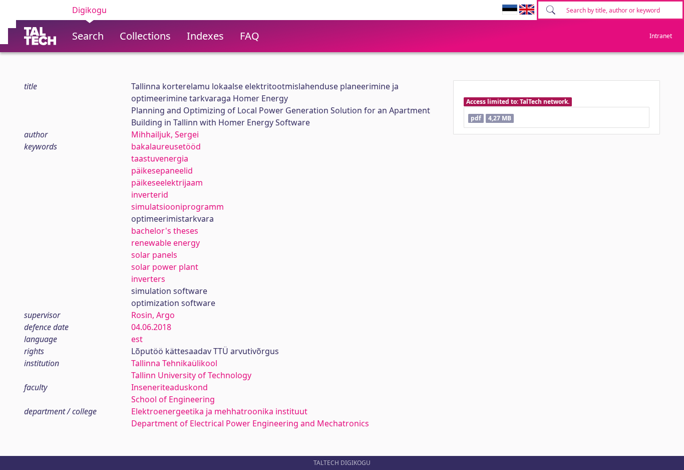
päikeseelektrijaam (167, 182)
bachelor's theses (164, 230)
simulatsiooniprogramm (177, 206)
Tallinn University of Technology (191, 375)
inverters (148, 278)
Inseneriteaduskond (169, 387)
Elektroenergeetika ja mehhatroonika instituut (219, 411)
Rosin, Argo (153, 315)
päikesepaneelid (162, 170)
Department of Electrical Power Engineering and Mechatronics (250, 423)
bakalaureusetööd (166, 146)
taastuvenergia (159, 158)
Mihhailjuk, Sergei (165, 134)
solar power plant (164, 266)
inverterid (149, 194)
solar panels (154, 254)
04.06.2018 (151, 327)
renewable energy (165, 242)
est (137, 339)
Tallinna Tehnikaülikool (174, 363)
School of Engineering (173, 399)
